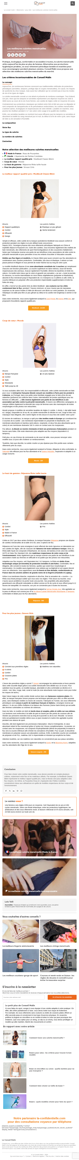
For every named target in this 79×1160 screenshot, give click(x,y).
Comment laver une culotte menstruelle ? (46, 1038)
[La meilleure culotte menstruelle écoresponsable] (39, 877)
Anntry (48, 743)
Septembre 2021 (11, 51)
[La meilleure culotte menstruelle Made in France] (39, 837)
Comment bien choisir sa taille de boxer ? (46, 1086)
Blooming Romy (61, 743)
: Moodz (14, 162)
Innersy (61, 299)
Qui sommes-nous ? (17, 1156)
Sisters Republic (48, 451)
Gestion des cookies (62, 1156)
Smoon (36, 683)
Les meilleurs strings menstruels (55, 946)
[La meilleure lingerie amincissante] (20, 931)
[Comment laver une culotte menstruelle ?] (14, 1037)
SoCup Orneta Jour (53, 589)
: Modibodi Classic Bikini (29, 159)
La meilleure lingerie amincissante (18, 946)
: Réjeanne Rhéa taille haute (25, 165)
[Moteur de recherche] (73, 3)
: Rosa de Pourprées (23, 153)
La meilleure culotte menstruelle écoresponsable (32, 891)
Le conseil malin (9, 10)
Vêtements (20, 10)
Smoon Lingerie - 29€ (38, 752)
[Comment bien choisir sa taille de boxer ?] (14, 1085)
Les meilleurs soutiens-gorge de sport (20, 975)
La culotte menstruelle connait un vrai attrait (19, 96)
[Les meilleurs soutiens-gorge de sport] (20, 961)
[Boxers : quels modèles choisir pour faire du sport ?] (14, 1101)
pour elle (28, 10)
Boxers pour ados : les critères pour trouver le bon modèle (50, 1054)
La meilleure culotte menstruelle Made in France (33, 852)
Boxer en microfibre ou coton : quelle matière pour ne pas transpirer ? (51, 1070)
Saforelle (5, 451)
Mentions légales (38, 1156)
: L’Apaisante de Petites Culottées (24, 156)
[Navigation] (13, 3)
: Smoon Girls (19, 167)
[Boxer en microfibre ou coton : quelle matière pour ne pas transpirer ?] (14, 1069)
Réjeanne (54, 540)
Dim (69, 299)
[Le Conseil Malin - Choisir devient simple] (39, 3)
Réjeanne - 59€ (38, 600)
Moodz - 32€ (38, 460)
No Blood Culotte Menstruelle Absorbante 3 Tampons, (54, 591)
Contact (28, 1156)
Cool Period (50, 299)
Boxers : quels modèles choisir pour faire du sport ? (50, 1102)
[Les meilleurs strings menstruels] (58, 931)
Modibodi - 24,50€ (38, 308)
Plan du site (50, 1156)
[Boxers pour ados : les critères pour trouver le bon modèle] (14, 1053)
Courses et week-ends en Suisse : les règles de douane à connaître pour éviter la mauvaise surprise (57, 977)
